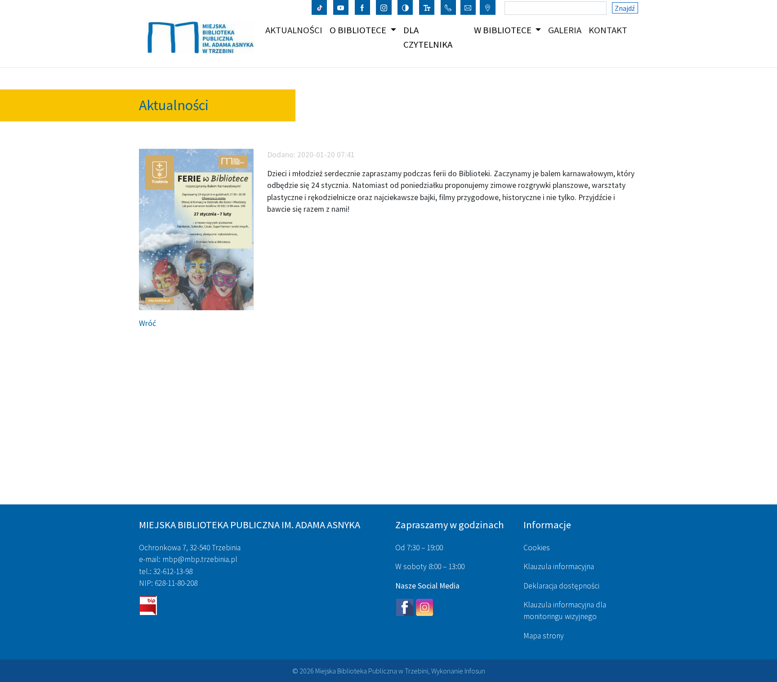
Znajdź (625, 8)
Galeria (566, 30)
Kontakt (610, 30)
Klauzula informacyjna (558, 566)
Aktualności (295, 30)
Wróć (147, 323)
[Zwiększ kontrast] (405, 7)
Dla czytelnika (427, 37)
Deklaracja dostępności (561, 586)
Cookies (536, 548)
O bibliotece (359, 30)
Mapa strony (543, 636)
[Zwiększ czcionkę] (427, 7)
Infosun (474, 670)
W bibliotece (503, 30)
